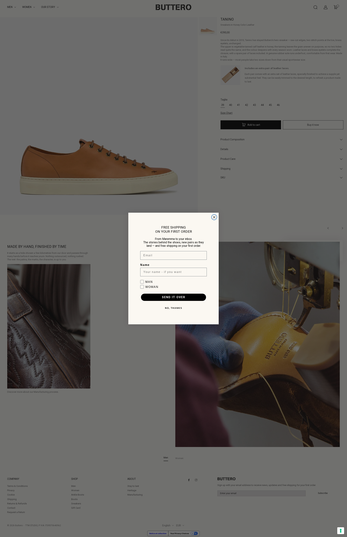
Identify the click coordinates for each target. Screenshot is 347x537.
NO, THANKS (173, 308)
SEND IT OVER (173, 297)
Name (145, 264)
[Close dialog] (214, 217)
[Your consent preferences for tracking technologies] (340, 530)
